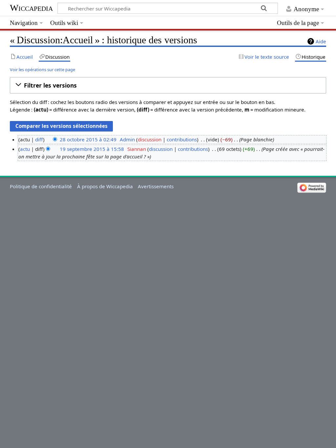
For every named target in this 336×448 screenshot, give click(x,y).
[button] (167, 85)
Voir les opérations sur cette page (42, 69)
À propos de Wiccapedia (105, 186)
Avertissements (156, 186)
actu (25, 149)
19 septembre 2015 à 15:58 (92, 149)
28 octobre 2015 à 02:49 (88, 139)
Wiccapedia (31, 8)
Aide (321, 41)
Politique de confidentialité (41, 186)
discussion (149, 139)
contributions (182, 139)
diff (39, 139)
